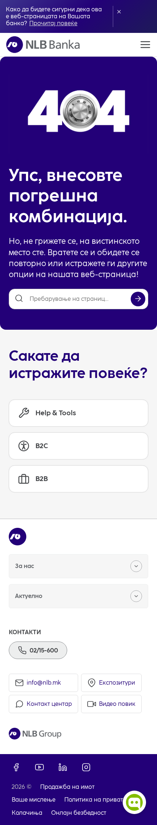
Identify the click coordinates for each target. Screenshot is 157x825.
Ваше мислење (33, 799)
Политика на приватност (100, 799)
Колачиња (27, 812)
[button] (119, 12)
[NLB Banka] (43, 44)
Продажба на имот (67, 786)
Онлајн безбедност (78, 812)
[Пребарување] (138, 299)
